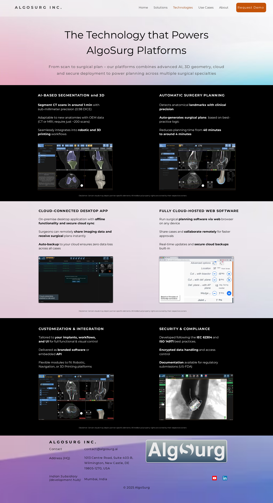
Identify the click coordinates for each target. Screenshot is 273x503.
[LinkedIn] (225, 478)
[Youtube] (214, 478)
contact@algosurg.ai (101, 449)
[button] (251, 7)
